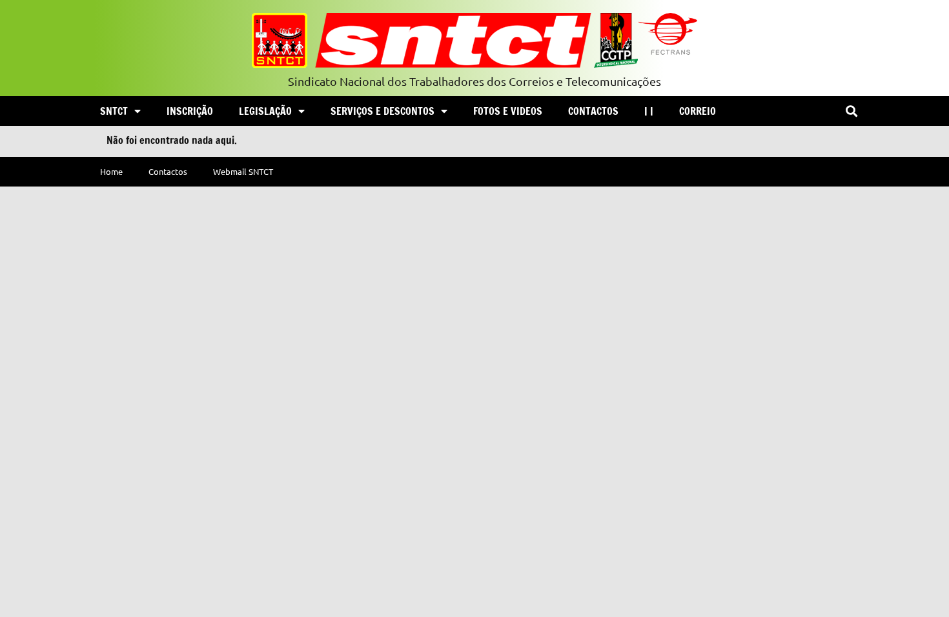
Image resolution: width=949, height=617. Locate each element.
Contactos (593, 111)
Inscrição (190, 111)
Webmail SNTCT (243, 171)
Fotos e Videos (507, 111)
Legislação (265, 111)
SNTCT (114, 111)
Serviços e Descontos (382, 111)
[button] (851, 111)
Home (111, 171)
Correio (697, 111)
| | (648, 111)
